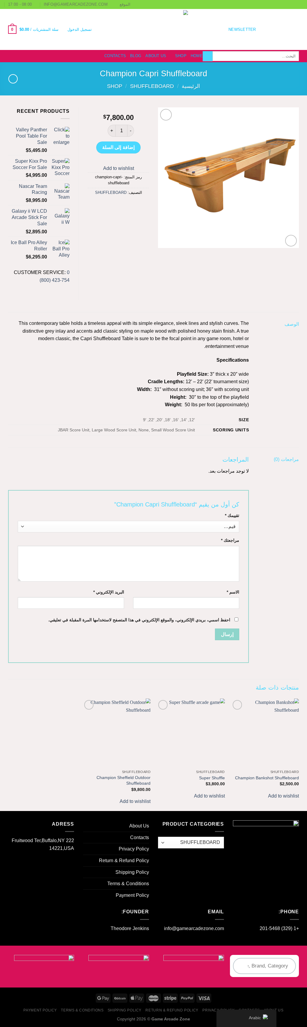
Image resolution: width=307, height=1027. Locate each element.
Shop (180, 56)
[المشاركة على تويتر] (129, 206)
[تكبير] (291, 241)
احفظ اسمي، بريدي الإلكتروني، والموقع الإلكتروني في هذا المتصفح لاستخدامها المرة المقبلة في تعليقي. (139, 619)
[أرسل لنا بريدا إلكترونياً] (271, 29)
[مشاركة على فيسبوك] (140, 206)
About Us (155, 56)
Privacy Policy (134, 848)
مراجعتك (230, 540)
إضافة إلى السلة (118, 147)
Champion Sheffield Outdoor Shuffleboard (124, 780)
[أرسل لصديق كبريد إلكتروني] (118, 206)
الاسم (233, 592)
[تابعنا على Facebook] (295, 29)
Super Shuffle (212, 777)
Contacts (115, 56)
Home (197, 56)
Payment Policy (132, 895)
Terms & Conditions (128, 883)
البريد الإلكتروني (108, 592)
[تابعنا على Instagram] (287, 29)
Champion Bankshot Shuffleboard (267, 777)
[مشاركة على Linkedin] (96, 206)
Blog (135, 56)
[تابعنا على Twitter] (279, 29)
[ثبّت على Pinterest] (107, 206)
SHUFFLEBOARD (152, 86)
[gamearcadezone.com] (153, 29)
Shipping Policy (132, 872)
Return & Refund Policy (124, 860)
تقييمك (232, 515)
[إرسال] (208, 56)
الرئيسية (191, 86)
